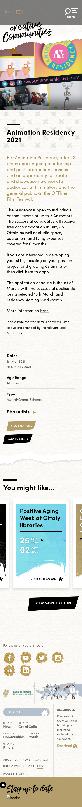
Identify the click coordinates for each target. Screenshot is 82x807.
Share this (18, 411)
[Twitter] (42, 658)
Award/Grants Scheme (24, 399)
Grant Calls (27, 724)
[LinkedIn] (25, 670)
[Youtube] (25, 658)
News (8, 724)
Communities (13, 735)
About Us (10, 760)
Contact (42, 760)
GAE (31, 766)
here (44, 310)
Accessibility (13, 773)
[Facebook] (9, 658)
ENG (40, 766)
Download (64, 745)
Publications (13, 766)
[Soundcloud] (9, 670)
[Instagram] (58, 658)
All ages (13, 383)
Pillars (8, 745)
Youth (34, 735)
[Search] (44, 713)
